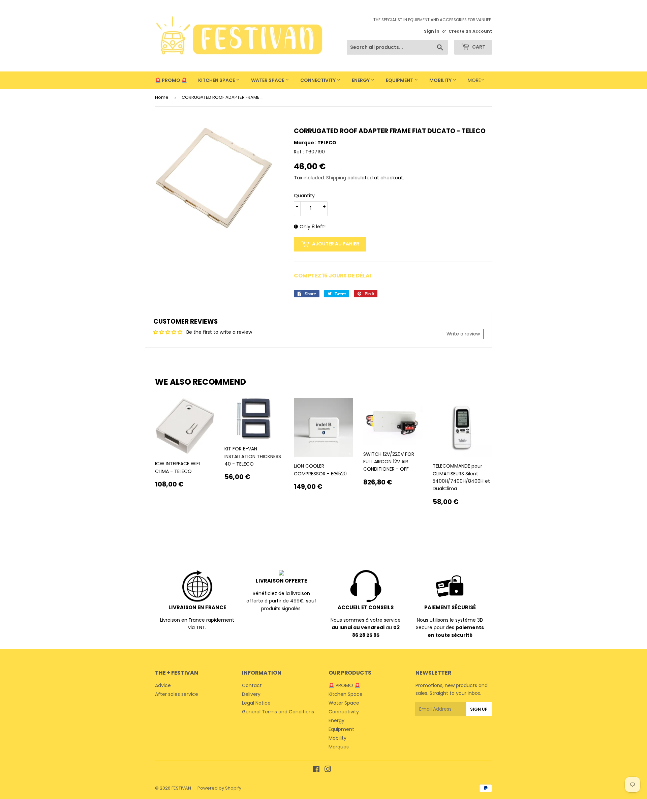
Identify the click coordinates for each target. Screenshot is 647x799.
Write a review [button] (463, 333)
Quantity (304, 195)
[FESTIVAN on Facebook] (316, 770)
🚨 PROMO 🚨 (171, 80)
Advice (163, 685)
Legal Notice (256, 703)
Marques (339, 746)
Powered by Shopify (219, 788)
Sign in (431, 31)
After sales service (176, 694)
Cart (478, 46)
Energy (361, 80)
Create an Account (470, 31)
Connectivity (318, 80)
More (474, 80)
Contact (252, 685)
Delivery (251, 694)
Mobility (441, 80)
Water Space (268, 80)
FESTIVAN (181, 788)
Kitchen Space (217, 80)
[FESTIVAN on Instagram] (328, 770)
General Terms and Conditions (278, 711)
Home (161, 97)
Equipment (400, 80)
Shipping (336, 177)
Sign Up (479, 709)
